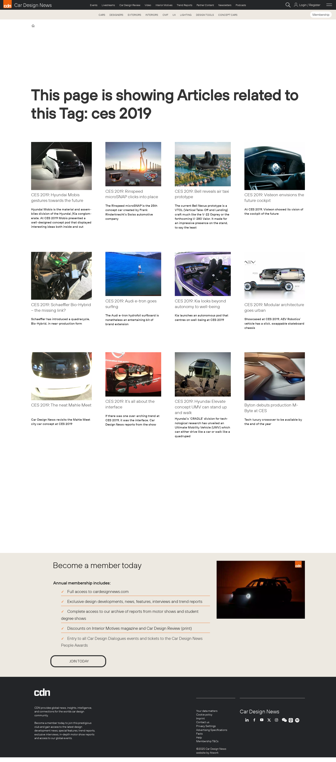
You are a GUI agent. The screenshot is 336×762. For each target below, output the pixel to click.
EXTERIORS (134, 14)
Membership (320, 15)
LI (248, 720)
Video (148, 5)
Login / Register (309, 5)
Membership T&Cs (207, 741)
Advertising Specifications (211, 730)
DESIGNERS (116, 14)
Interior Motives (164, 5)
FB (255, 720)
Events (93, 5)
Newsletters (224, 5)
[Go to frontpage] (27, 4)
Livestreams (108, 5)
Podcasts (241, 5)
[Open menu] (329, 5)
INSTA (277, 720)
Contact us (202, 722)
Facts (199, 733)
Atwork (214, 752)
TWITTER (270, 720)
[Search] (288, 5)
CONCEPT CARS (227, 14)
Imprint (200, 718)
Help (199, 737)
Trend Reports (184, 5)
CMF (165, 14)
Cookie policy (204, 714)
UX (174, 14)
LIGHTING (186, 14)
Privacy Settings (206, 726)
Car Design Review (129, 5)
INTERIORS (151, 14)
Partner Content (205, 5)
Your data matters (206, 711)
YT (263, 720)
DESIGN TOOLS (205, 14)
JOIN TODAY (79, 661)
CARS (102, 14)
